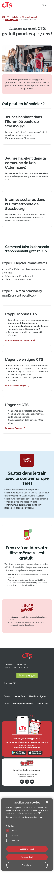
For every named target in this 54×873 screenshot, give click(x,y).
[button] (44, 5)
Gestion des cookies (27, 802)
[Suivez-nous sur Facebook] (22, 782)
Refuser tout (27, 857)
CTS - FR (5, 17)
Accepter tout (27, 849)
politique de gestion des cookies (30, 817)
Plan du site (42, 703)
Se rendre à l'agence (13, 428)
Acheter (15, 17)
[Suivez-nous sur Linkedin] (32, 782)
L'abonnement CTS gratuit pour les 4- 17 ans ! (27, 31)
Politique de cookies (23, 703)
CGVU (7, 703)
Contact (7, 696)
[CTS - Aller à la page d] (7, 5)
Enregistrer (27, 865)
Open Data (20, 696)
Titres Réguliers (11, 20)
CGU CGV (10, 826)
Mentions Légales (37, 696)
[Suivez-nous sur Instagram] (27, 782)
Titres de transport (29, 17)
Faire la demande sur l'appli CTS (18, 340)
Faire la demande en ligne (15, 386)
